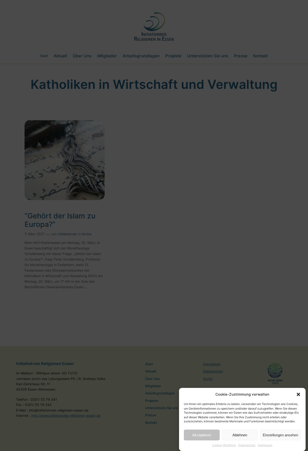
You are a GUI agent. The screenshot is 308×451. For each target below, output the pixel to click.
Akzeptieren (201, 435)
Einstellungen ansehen (280, 435)
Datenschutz (247, 445)
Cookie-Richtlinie (224, 445)
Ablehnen (239, 435)
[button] (298, 394)
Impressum (265, 445)
